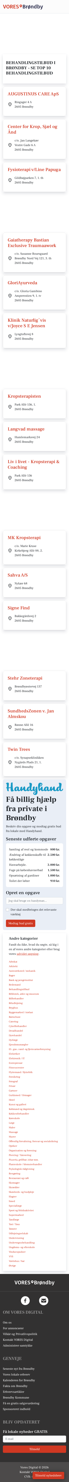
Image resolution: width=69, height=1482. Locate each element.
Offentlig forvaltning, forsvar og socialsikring (33, 1141)
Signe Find (19, 608)
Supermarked (16, 1215)
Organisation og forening (22, 1150)
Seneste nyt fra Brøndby (19, 1369)
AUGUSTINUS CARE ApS (33, 94)
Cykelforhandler (18, 1026)
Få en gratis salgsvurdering (21, 1403)
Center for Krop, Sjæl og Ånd (33, 129)
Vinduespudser (17, 1251)
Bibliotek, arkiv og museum (24, 993)
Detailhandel (16, 1030)
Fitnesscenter (16, 1067)
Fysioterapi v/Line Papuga (34, 170)
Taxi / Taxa (14, 1224)
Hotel (12, 1099)
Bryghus (13, 1007)
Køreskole (14, 1118)
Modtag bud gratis (20, 923)
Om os (7, 1322)
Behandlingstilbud (19, 989)
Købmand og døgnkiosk (21, 1109)
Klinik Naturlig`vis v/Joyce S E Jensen (27, 323)
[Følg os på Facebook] (25, 1300)
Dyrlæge (13, 1040)
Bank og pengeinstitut (21, 980)
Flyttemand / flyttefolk (21, 1072)
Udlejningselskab (18, 1233)
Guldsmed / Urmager (20, 1095)
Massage (13, 1132)
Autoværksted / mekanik (22, 970)
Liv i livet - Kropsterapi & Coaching (34, 464)
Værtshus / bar (17, 1261)
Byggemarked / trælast (21, 1012)
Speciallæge (15, 1205)
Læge (12, 1122)
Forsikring (14, 1076)
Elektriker (14, 1053)
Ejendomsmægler (18, 1044)
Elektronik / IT (17, 1058)
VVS (11, 1256)
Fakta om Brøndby (15, 1386)
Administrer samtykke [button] (17, 1345)
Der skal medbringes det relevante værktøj (34, 912)
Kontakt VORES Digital (18, 1340)
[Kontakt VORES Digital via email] (43, 1300)
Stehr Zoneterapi (25, 678)
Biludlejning (16, 1003)
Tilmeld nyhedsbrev (48, 1475)
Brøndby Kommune (16, 1397)
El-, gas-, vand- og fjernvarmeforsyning (30, 1049)
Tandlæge (14, 1219)
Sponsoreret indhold (16, 1409)
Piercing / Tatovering (20, 1155)
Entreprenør (15, 1063)
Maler (12, 1127)
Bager (12, 975)
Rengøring (14, 1173)
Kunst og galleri (17, 1104)
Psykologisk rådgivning (21, 1169)
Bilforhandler (16, 998)
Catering (13, 1021)
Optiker (13, 1145)
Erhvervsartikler (13, 1392)
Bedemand (15, 984)
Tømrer (13, 1228)
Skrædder (14, 1187)
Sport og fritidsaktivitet (21, 1210)
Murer (12, 1136)
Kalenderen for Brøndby (19, 1380)
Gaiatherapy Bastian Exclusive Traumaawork (32, 243)
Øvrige (12, 1265)
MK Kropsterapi (24, 538)
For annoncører (13, 1328)
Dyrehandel (15, 1035)
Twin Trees (19, 749)
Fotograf (13, 1081)
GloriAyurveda (22, 283)
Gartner (13, 1090)
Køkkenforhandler (19, 1113)
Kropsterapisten (24, 396)
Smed (12, 1201)
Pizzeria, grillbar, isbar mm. (24, 1159)
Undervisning (16, 1238)
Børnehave (15, 1017)
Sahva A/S (18, 575)
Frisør (12, 1086)
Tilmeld (34, 1449)
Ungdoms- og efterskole (22, 1247)
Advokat (13, 961)
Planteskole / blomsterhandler (25, 1164)
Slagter (12, 1196)
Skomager (14, 1182)
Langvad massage (26, 429)
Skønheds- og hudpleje (21, 1192)
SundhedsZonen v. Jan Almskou (31, 714)
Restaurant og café (19, 1178)
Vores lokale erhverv (16, 1374)
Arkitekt (13, 966)
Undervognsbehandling (22, 1242)
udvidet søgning (28, 954)
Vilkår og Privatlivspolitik (20, 1334)
